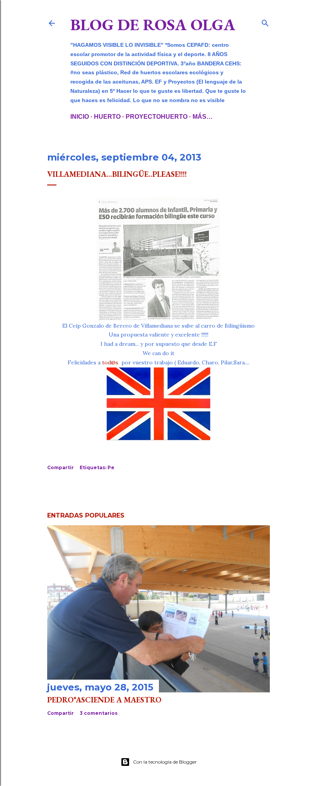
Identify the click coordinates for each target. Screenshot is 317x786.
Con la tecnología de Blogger (165, 762)
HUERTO (107, 116)
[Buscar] (265, 21)
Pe (110, 467)
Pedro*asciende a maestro (104, 700)
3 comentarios (99, 713)
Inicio (79, 116)
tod (106, 362)
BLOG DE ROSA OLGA (152, 24)
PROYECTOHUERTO (156, 116)
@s (114, 362)
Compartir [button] (60, 467)
